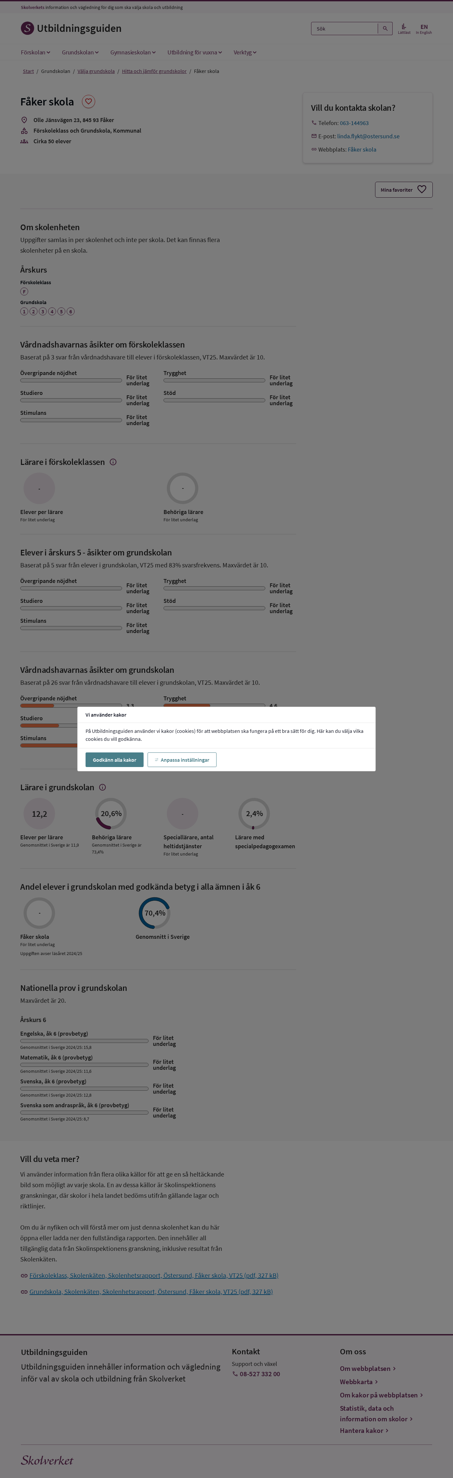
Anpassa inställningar (185, 759)
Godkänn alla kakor (114, 759)
